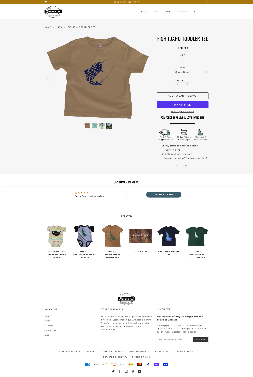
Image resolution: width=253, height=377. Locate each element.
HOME (143, 12)
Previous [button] (49, 77)
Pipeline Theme (141, 357)
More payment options (182, 111)
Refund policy (162, 351)
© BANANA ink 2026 (70, 351)
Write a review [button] (164, 194)
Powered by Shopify (115, 357)
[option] (98, 77)
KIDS (59, 27)
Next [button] (147, 77)
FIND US (167, 12)
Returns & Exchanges (111, 351)
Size (182, 55)
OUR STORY (182, 12)
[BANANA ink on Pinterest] (133, 372)
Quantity (182, 80)
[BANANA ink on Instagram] (126, 372)
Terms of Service (139, 351)
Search (90, 351)
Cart (205, 12)
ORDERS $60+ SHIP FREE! (126, 2)
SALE (195, 12)
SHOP (155, 12)
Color (182, 68)
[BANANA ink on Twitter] (113, 372)
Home (48, 27)
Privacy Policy (185, 351)
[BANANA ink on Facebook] (119, 372)
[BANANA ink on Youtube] (139, 372)
